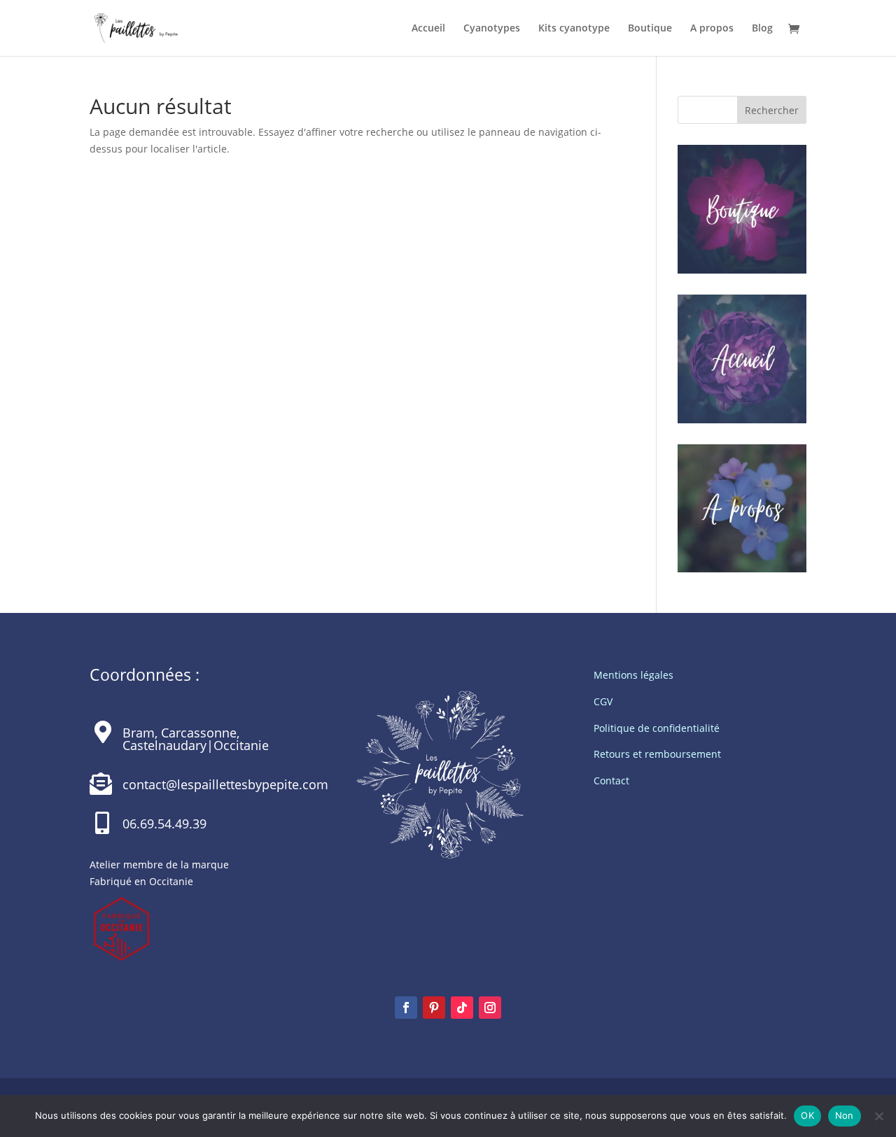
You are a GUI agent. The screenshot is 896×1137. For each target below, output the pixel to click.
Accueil (428, 28)
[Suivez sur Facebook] (406, 1007)
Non (844, 1115)
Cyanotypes (491, 28)
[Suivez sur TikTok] (462, 1007)
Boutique (650, 28)
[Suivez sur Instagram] (490, 1007)
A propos (712, 28)
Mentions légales (633, 675)
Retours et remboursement (657, 754)
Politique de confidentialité (657, 728)
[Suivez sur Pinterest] (434, 1007)
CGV (603, 701)
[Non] (879, 1116)
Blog (762, 28)
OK (807, 1115)
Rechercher (772, 110)
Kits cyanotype (574, 28)
